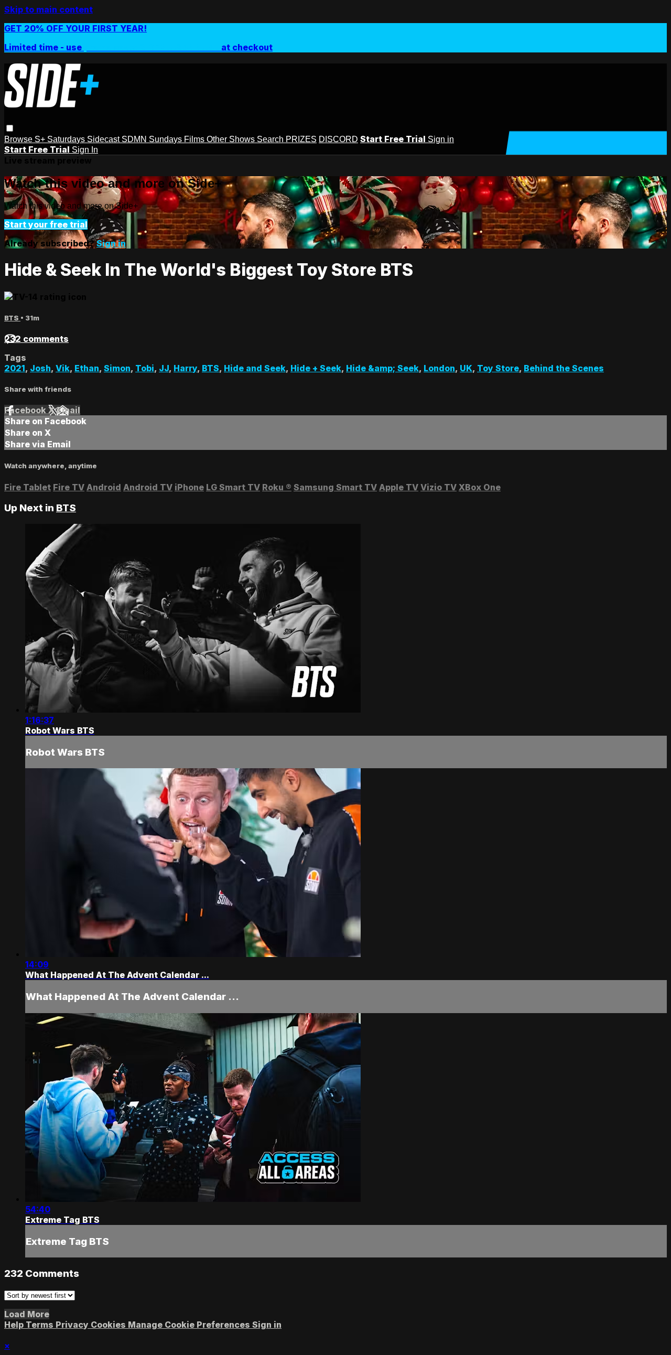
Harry (185, 368)
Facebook (26, 410)
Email (68, 410)
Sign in (441, 139)
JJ (164, 368)
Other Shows (232, 139)
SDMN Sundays (153, 139)
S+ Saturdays (61, 139)
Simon (117, 368)
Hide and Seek (255, 368)
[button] (9, 128)
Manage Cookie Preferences (190, 1324)
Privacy (73, 1324)
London (439, 368)
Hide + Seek (315, 368)
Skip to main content (48, 9)
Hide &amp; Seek (382, 368)
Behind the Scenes (564, 368)
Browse (19, 139)
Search (271, 139)
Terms (41, 1324)
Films (195, 139)
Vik (63, 368)
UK (466, 368)
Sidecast (104, 139)
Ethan (86, 368)
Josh (40, 368)
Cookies (109, 1324)
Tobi (144, 368)
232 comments (36, 339)
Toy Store (498, 368)
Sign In (85, 149)
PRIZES (301, 139)
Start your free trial (46, 224)
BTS (12, 318)
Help (15, 1324)
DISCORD (338, 139)
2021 (14, 368)
